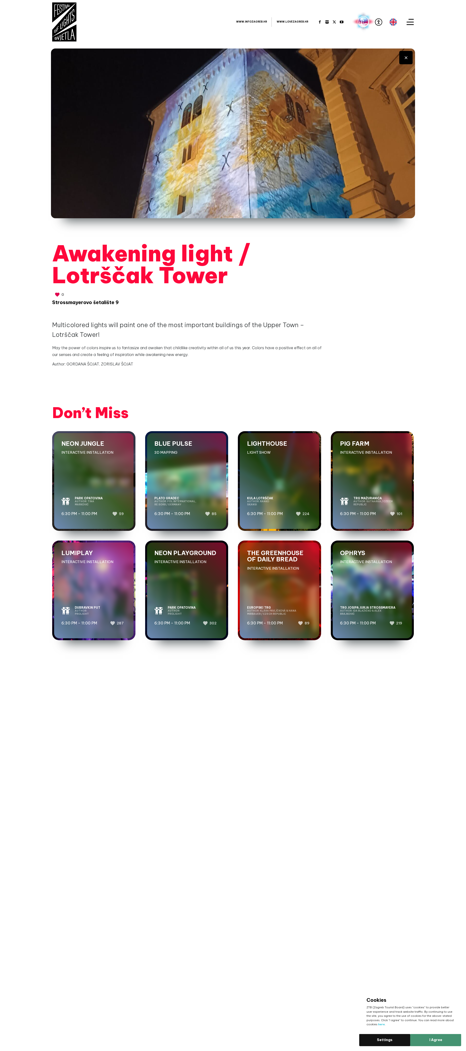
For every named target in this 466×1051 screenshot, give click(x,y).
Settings (384, 1040)
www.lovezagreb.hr (292, 21)
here (381, 1024)
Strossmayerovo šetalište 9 (85, 302)
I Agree (435, 1040)
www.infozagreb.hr (251, 21)
